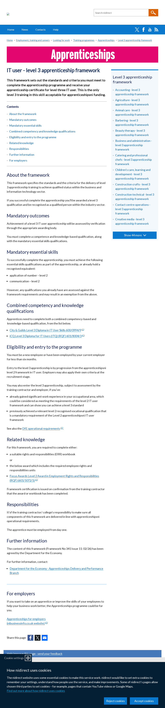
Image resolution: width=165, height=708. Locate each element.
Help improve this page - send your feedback (34, 653)
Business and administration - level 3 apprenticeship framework (133, 145)
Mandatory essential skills (25, 125)
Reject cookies (115, 701)
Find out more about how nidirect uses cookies (36, 690)
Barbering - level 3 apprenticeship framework (132, 122)
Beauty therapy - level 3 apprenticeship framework (132, 133)
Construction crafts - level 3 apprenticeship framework (132, 186)
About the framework (22, 114)
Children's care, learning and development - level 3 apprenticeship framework (132, 174)
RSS (156, 29)
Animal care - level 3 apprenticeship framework (132, 112)
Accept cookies (144, 701)
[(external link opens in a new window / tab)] (30, 638)
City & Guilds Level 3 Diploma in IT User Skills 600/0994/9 (47, 330)
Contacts (40, 29)
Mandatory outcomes (22, 119)
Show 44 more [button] (133, 235)
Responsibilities (19, 149)
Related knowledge (21, 143)
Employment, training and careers (33, 40)
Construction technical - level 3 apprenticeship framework (134, 197)
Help (55, 29)
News (25, 29)
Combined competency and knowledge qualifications (42, 131)
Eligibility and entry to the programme (32, 137)
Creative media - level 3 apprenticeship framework (132, 221)
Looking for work (61, 40)
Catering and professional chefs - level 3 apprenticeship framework (133, 159)
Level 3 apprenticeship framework (135, 40)
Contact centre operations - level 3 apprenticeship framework (132, 209)
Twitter (137, 29)
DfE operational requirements (42, 428)
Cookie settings (14, 658)
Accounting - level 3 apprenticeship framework (132, 92)
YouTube (150, 29)
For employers (18, 160)
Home (10, 29)
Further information (21, 154)
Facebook (143, 29)
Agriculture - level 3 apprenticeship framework (132, 102)
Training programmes (83, 40)
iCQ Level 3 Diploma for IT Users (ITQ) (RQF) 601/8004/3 (47, 336)
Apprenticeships (106, 40)
